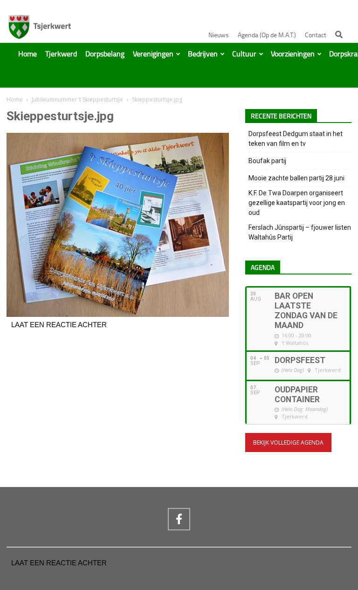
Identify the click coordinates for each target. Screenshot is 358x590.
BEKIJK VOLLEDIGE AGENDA (288, 442)
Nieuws (218, 35)
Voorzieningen (293, 54)
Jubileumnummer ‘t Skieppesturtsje (77, 99)
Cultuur (244, 54)
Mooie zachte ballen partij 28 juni (296, 178)
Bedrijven (203, 54)
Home (27, 54)
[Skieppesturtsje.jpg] (118, 314)
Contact (315, 35)
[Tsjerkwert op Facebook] (179, 519)
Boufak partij (267, 161)
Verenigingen (153, 54)
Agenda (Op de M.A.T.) (267, 35)
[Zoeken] (339, 34)
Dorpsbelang (104, 54)
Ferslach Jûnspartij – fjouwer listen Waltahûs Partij (299, 232)
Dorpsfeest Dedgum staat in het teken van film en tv (295, 138)
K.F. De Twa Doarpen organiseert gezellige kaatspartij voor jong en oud (296, 202)
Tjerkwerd (61, 54)
